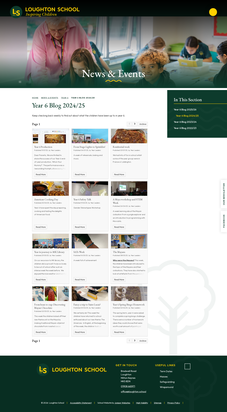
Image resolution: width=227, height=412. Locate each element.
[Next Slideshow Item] (26, 82)
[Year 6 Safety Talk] (90, 188)
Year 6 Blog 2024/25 (83, 98)
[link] (129, 124)
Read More (41, 174)
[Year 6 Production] (50, 136)
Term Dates (166, 371)
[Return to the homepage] (44, 12)
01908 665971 (128, 386)
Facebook (224, 221)
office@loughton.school (133, 391)
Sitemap (157, 402)
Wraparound (166, 387)
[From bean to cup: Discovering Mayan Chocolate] (50, 293)
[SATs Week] (90, 241)
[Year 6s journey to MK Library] (50, 241)
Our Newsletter (224, 194)
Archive (142, 124)
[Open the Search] (204, 12)
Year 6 (64, 98)
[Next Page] (134, 124)
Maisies (164, 376)
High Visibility (142, 402)
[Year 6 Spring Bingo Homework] (129, 293)
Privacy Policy (173, 402)
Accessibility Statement (81, 402)
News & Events (49, 98)
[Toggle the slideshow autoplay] (20, 82)
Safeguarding (167, 381)
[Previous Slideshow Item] (14, 82)
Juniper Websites (122, 402)
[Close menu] (213, 12)
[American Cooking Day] (50, 188)
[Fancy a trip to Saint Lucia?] (90, 293)
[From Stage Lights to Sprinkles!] (90, 136)
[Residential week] (129, 136)
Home (35, 98)
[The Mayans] (129, 241)
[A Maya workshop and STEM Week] (129, 188)
